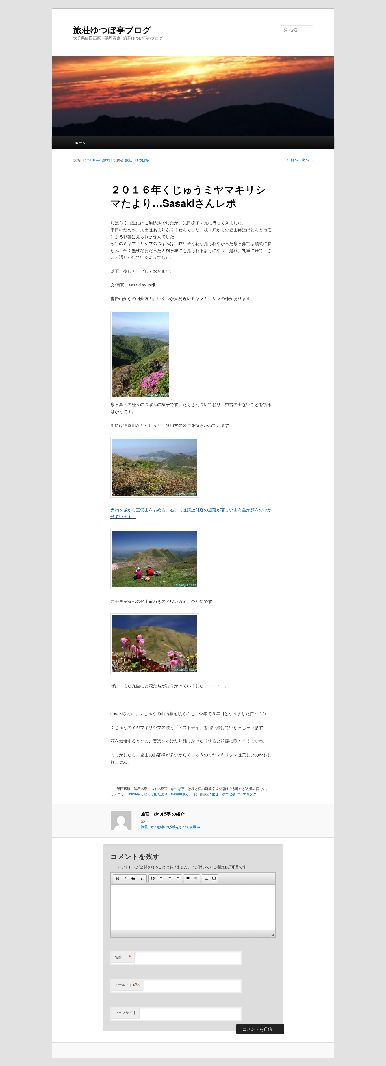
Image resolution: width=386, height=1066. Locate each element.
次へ (307, 159)
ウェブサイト (125, 1012)
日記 (193, 793)
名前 (122, 956)
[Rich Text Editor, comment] (193, 907)
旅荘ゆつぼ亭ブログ (112, 29)
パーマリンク (246, 793)
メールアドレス (127, 984)
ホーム (80, 142)
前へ (292, 159)
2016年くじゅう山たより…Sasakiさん (159, 793)
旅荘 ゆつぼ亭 (137, 159)
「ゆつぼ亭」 (178, 788)
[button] (117, 878)
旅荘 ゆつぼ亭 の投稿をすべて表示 (170, 826)
